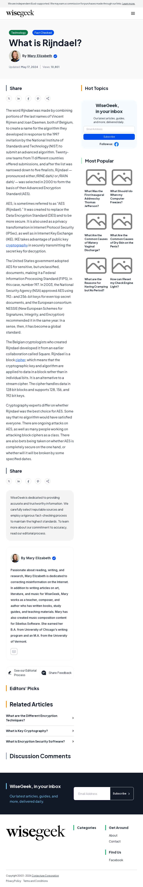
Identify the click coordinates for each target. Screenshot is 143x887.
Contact (115, 841)
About (113, 835)
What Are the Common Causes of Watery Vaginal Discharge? (96, 242)
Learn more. (128, 3)
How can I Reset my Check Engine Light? (121, 282)
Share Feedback (60, 673)
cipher (20, 360)
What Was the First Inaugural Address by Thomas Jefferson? (94, 198)
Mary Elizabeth (40, 56)
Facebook (116, 860)
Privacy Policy (13, 881)
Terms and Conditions (35, 881)
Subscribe (109, 136)
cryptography (17, 245)
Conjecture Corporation (45, 875)
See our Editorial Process (25, 672)
